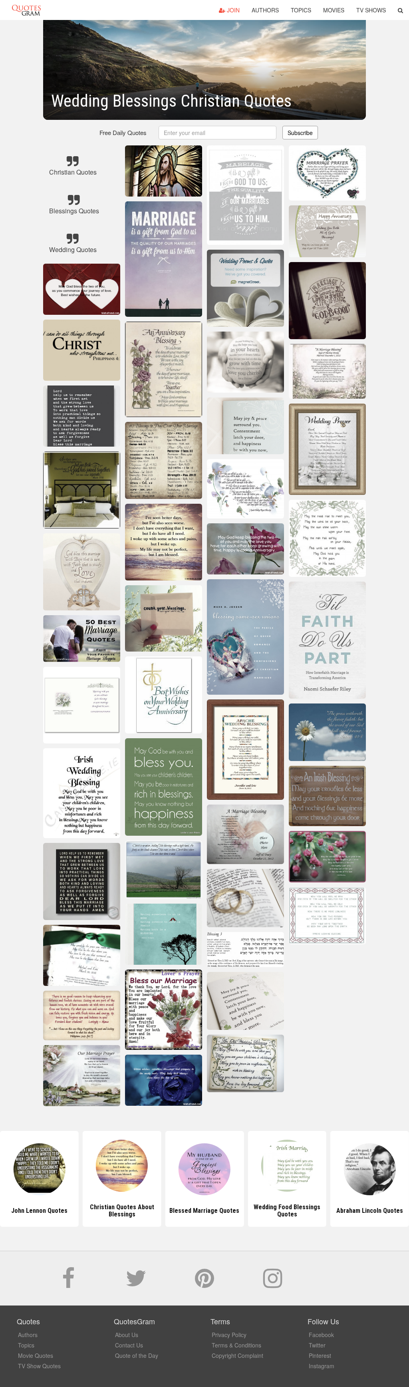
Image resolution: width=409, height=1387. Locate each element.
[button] (400, 10)
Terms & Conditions (236, 1345)
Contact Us (129, 1345)
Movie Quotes (35, 1355)
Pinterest (320, 1355)
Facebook (321, 1335)
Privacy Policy (229, 1335)
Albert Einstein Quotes (370, 1210)
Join (232, 10)
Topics (301, 10)
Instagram (321, 1366)
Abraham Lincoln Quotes (287, 1210)
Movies (333, 10)
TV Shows (371, 10)
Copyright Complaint (237, 1355)
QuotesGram (26, 10)
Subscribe (300, 133)
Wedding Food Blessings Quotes (204, 1210)
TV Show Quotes (39, 1366)
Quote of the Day (136, 1355)
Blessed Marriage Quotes (122, 1210)
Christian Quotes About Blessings (39, 1210)
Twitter (317, 1345)
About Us (126, 1335)
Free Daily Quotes (123, 132)
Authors (265, 10)
